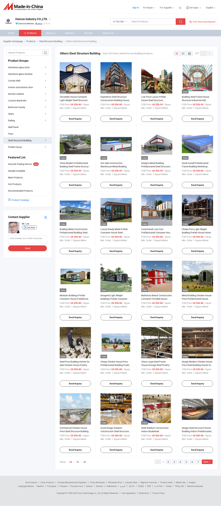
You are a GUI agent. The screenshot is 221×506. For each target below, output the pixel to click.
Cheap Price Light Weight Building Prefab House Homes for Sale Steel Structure (197, 232)
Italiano (89, 486)
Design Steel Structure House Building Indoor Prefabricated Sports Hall (196, 431)
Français (63, 486)
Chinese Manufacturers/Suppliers (72, 482)
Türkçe (168, 486)
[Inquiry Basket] (180, 7)
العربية (122, 486)
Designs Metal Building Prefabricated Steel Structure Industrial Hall (155, 166)
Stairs (11, 113)
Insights (192, 482)
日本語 (141, 486)
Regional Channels (149, 482)
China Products (47, 482)
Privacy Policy (158, 493)
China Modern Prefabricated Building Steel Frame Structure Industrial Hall (75, 166)
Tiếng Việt (179, 486)
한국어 (132, 486)
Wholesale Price (115, 482)
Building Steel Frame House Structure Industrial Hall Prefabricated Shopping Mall (196, 100)
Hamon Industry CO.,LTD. (31, 19)
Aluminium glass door (19, 67)
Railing (11, 120)
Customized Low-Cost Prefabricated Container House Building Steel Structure (156, 232)
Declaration (144, 493)
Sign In (135, 7)
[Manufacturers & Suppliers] (24, 6)
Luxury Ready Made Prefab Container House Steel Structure (114, 232)
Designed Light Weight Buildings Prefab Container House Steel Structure (113, 299)
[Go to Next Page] (210, 53)
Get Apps (194, 7)
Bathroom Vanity (16, 107)
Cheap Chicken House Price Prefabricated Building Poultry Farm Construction (115, 365)
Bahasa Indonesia (195, 486)
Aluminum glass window (20, 73)
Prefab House (15, 147)
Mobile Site (180, 482)
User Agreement (129, 493)
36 (77, 461)
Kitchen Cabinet (16, 93)
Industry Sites (131, 482)
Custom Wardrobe (17, 100)
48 (84, 461)
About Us (50, 32)
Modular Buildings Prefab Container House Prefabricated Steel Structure (75, 299)
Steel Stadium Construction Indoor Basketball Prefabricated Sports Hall (155, 431)
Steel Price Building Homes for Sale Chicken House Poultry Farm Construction (75, 365)
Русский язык (77, 486)
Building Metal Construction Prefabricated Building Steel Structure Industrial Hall (74, 232)
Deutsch (99, 486)
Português (51, 486)
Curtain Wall (14, 80)
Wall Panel (13, 127)
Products (31, 32)
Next (206, 461)
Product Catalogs (20, 199)
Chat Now (30, 227)
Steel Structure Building (19, 140)
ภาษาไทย (158, 486)
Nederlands (112, 486)
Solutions (69, 32)
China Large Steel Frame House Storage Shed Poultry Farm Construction (155, 365)
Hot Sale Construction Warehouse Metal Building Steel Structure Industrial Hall (115, 166)
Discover (88, 32)
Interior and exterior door (20, 87)
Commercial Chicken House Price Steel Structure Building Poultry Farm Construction (74, 431)
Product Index (166, 482)
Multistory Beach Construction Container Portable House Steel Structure (156, 299)
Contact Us (108, 32)
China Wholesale (97, 482)
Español (40, 486)
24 (70, 462)
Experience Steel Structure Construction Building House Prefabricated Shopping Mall (114, 100)
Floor (10, 133)
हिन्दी (149, 486)
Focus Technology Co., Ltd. (89, 493)
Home (11, 32)
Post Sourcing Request (204, 21)
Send (27, 248)
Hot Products (31, 482)
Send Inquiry (75, 118)
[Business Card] (45, 217)
